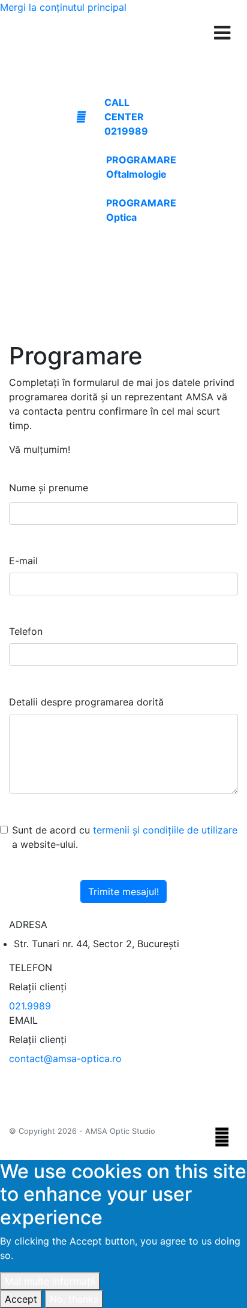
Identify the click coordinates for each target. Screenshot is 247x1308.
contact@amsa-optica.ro (65, 1058)
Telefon (26, 631)
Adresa (28, 924)
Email (23, 1020)
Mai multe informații (50, 1281)
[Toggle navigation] (222, 33)
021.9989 (30, 1006)
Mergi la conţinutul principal (63, 7)
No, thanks (74, 1299)
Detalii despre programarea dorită (86, 702)
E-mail (23, 561)
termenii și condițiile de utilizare (165, 830)
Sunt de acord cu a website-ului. (124, 837)
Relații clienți (38, 987)
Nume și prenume (48, 488)
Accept (21, 1299)
